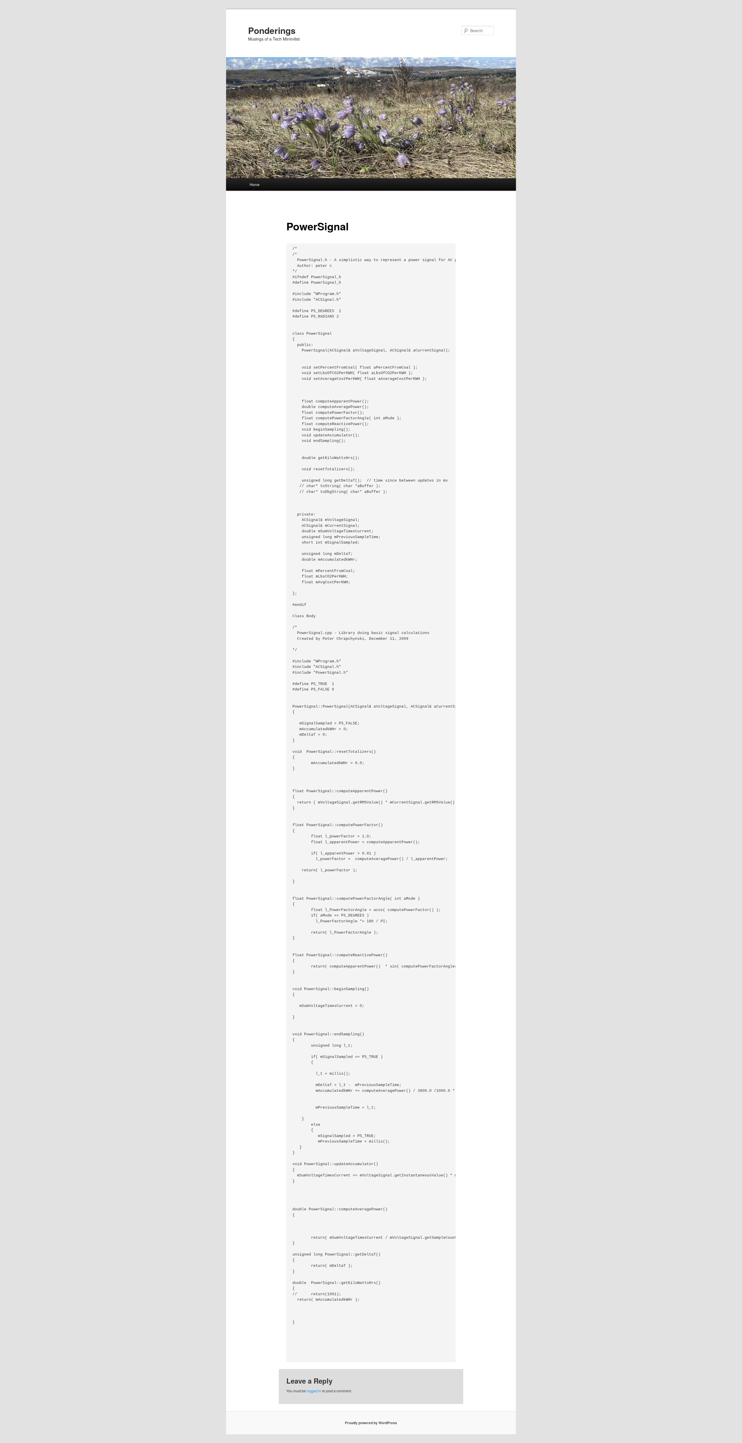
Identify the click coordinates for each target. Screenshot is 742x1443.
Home (254, 184)
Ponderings (272, 30)
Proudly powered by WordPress (371, 1422)
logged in (314, 1390)
